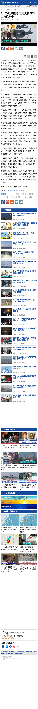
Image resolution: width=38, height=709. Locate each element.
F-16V (10, 194)
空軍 (17, 194)
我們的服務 (20, 651)
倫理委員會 (19, 653)
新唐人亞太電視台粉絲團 (16, 190)
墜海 (24, 194)
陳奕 (19, 197)
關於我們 (29, 651)
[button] (19, 34)
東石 (13, 197)
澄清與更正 (9, 653)
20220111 (28, 197)
